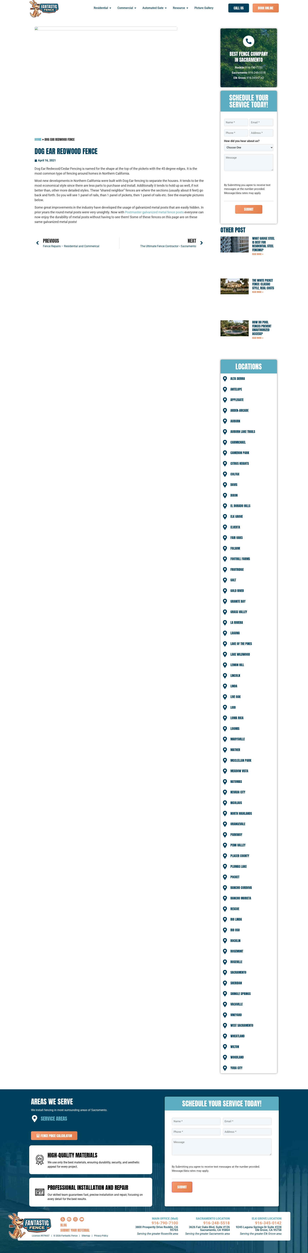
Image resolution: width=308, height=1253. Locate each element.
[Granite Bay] (225, 601)
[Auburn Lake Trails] (225, 432)
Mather (235, 749)
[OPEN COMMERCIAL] (135, 8)
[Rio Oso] (225, 930)
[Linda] (225, 686)
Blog (63, 1225)
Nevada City (237, 792)
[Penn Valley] (225, 845)
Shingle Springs (240, 993)
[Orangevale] (225, 824)
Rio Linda (236, 919)
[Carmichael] (225, 442)
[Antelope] (225, 389)
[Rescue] (225, 909)
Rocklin (235, 940)
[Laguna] (225, 633)
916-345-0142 (268, 1223)
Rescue (234, 908)
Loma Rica (236, 717)
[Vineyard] (225, 1015)
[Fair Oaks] (225, 538)
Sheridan (236, 983)
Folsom (235, 548)
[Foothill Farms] (225, 559)
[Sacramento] (225, 972)
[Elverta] (225, 527)
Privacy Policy (101, 1235)
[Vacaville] (225, 1004)
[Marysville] (225, 739)
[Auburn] (225, 421)
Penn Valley (237, 845)
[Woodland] (225, 1057)
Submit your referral (75, 1230)
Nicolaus (236, 802)
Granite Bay (237, 601)
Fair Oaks (236, 537)
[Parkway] (225, 835)
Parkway (236, 834)
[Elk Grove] (225, 516)
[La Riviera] (225, 622)
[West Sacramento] (225, 1025)
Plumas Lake (238, 866)
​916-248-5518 (216, 1223)
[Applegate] (225, 400)
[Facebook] (69, 1219)
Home (38, 139)
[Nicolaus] (225, 803)
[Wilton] (225, 1046)
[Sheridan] (225, 983)
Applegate (236, 399)
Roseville (236, 961)
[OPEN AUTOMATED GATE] (165, 8)
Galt (233, 580)
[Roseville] (225, 962)
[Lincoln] (225, 675)
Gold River (237, 590)
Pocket (234, 877)
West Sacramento (241, 1025)
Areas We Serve (52, 1101)
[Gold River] (225, 591)
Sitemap (86, 1235)
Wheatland (237, 1036)
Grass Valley (238, 611)
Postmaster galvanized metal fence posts (154, 212)
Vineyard (236, 1014)
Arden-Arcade (239, 410)
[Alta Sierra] (225, 378)
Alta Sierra (237, 378)
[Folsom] (225, 548)
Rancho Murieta (240, 898)
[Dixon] (225, 495)
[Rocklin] (225, 940)
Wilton (234, 1046)
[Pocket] (225, 877)
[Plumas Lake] (225, 866)
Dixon (234, 495)
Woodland (237, 1057)
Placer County (239, 855)
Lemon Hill (237, 664)
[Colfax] (225, 474)
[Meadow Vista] (225, 771)
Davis (233, 484)
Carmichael (238, 442)
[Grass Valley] (225, 612)
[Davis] (225, 485)
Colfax (234, 474)
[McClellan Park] (225, 760)
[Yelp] (62, 1219)
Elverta (235, 527)
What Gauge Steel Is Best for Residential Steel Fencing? (263, 244)
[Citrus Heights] (225, 463)
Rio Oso (235, 930)
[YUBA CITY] (225, 1068)
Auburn (235, 421)
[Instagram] (75, 1219)
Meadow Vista (239, 770)
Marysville (237, 739)
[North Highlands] (225, 813)
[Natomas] (225, 782)
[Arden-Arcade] (225, 410)
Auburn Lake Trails (242, 431)
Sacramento (238, 972)
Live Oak (235, 696)
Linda (233, 686)
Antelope (236, 389)
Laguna (235, 633)
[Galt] (225, 580)
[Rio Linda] (225, 919)
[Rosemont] (225, 951)
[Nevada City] (225, 792)
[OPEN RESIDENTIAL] (110, 8)
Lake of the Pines (241, 643)
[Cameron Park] (225, 453)
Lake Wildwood (240, 654)
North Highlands (241, 813)
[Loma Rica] (225, 718)
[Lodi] (225, 707)
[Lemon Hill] (225, 665)
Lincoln (235, 675)
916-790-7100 (165, 1223)
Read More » (257, 254)
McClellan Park (240, 760)
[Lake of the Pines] (225, 644)
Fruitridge (237, 569)
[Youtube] (81, 1219)
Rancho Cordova (241, 887)
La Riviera (236, 622)
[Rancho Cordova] (225, 888)
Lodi (233, 707)
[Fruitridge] (225, 569)
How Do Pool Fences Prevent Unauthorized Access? (261, 328)
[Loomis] (225, 728)
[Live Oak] (225, 697)
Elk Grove (236, 516)
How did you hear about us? (242, 141)
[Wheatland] (225, 1036)
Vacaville (236, 1004)
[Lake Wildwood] (225, 654)
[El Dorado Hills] (225, 506)
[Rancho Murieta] (225, 898)
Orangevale (237, 824)
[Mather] (225, 750)
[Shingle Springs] (225, 993)
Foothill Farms (240, 558)
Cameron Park (239, 452)
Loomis (234, 728)
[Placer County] (225, 856)
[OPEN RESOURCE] (187, 8)
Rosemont (236, 951)
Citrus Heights (239, 463)
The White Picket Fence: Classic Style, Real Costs (263, 284)
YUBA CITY (236, 1067)
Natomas (236, 781)
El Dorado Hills (240, 505)
